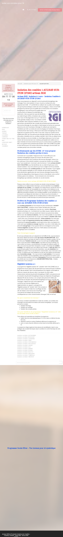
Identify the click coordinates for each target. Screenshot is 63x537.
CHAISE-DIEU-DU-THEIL (8, 138)
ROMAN (25, 350)
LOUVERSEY (5, 135)
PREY (3, 140)
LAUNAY (25, 345)
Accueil (19, 83)
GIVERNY (4, 131)
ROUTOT (25, 352)
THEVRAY (4, 133)
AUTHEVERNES (26, 335)
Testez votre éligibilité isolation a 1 (50, 10)
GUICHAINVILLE (26, 342)
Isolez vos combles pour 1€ (13, 3)
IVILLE (3, 129)
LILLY (24, 347)
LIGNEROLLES (5, 127)
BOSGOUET (26, 337)
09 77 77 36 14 (32, 9)
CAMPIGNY (5, 137)
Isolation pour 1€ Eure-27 (31, 83)
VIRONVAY (25, 357)
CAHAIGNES (26, 339)
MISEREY (25, 348)
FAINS (24, 340)
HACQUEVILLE (26, 343)
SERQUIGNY (26, 353)
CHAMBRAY (5, 146)
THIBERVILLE (26, 355)
